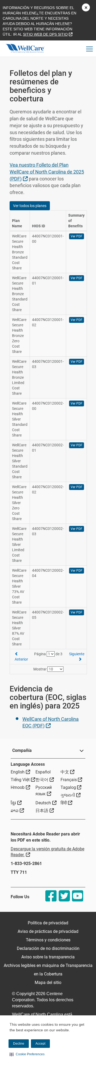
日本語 (44, 810)
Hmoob (20, 787)
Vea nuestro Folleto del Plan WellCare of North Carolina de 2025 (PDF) (47, 171)
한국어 (44, 779)
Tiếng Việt (23, 779)
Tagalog (71, 787)
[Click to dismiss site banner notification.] (86, 7)
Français (71, 779)
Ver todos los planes (29, 206)
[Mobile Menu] (89, 48)
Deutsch (46, 802)
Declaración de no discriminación (48, 948)
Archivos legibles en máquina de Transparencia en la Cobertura (48, 970)
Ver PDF (76, 236)
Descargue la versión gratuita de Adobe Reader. (47, 852)
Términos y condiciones (48, 939)
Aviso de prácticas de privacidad (48, 931)
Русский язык (47, 790)
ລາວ (17, 810)
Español (43, 771)
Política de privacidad (48, 922)
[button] (27, 1054)
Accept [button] (40, 1043)
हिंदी (67, 802)
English (20, 771)
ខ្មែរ (16, 802)
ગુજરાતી (71, 795)
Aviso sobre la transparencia (48, 956)
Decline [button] (18, 1043)
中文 (68, 771)
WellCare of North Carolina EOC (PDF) (50, 722)
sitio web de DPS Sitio (48, 34)
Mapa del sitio (48, 982)
